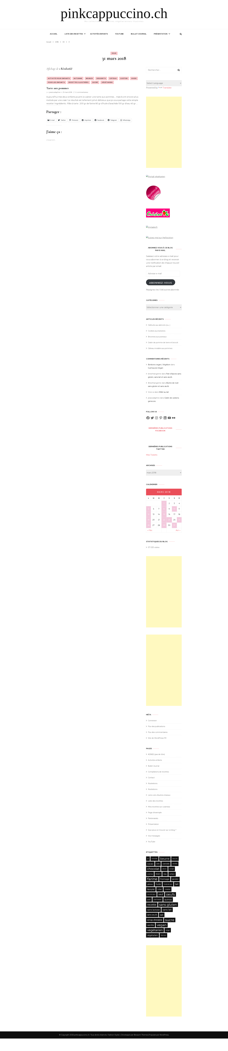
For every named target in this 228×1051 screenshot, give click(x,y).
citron (164, 869)
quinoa (168, 899)
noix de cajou (151, 894)
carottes (174, 863)
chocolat (153, 869)
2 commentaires (81, 92)
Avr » (178, 530)
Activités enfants (99, 34)
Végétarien (107, 82)
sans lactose (153, 910)
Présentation (160, 34)
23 (169, 520)
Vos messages (154, 836)
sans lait (167, 909)
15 (164, 514)
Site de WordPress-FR (157, 738)
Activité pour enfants (59, 78)
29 (164, 525)
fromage (164, 879)
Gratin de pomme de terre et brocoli (163, 342)
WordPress (164, 1035)
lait (176, 884)
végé (168, 930)
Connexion (152, 721)
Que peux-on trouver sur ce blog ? (162, 830)
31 (174, 525)
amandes (154, 858)
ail (148, 858)
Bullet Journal (139, 34)
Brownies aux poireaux (157, 337)
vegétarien (155, 930)
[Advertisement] (164, 132)
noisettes (167, 889)
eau (165, 874)
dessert (158, 874)
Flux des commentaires (157, 732)
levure (150, 889)
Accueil (53, 34)
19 (148, 520)
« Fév (149, 530)
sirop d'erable (154, 920)
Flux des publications (156, 726)
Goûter (124, 78)
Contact (151, 778)
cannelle (166, 864)
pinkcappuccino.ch (114, 13)
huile (158, 884)
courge (171, 869)
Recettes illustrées (78, 82)
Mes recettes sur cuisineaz (159, 807)
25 (179, 520)
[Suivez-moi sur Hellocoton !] (159, 238)
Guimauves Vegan (155, 368)
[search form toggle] (181, 34)
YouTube (119, 34)
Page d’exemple (155, 812)
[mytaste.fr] (152, 227)
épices (163, 935)
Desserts (101, 78)
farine (152, 879)
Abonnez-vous (160, 283)
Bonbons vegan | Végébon (159, 365)
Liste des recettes (74, 34)
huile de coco (168, 884)
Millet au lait (164, 392)
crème (150, 874)
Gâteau (113, 78)
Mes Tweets (151, 455)
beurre (164, 858)
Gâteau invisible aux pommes (160, 348)
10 (174, 509)
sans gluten (168, 904)
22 (164, 520)
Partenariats (153, 818)
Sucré (95, 82)
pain (149, 899)
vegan (161, 925)
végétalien (152, 935)
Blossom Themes (141, 1035)
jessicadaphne (54, 92)
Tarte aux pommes (57, 88)
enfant (172, 874)
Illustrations (152, 783)
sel (161, 914)
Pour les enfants (56, 82)
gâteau (150, 884)
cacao (150, 864)
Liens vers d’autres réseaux (159, 795)
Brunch (89, 78)
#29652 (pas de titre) (156, 754)
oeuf (160, 894)
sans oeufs (152, 915)
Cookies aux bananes (156, 331)
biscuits (175, 858)
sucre (169, 920)
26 (149, 525)
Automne (78, 78)
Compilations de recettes (158, 772)
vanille (150, 925)
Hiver (133, 78)
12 (148, 514)
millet (159, 889)
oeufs (170, 894)
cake (158, 864)
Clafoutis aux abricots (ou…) (159, 325)
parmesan (158, 899)
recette (151, 904)
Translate (167, 88)
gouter (175, 879)
